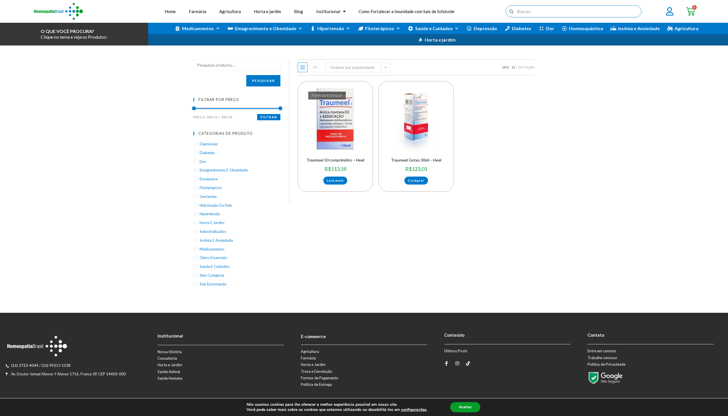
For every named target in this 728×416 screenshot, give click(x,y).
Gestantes (208, 196)
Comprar (416, 180)
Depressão (485, 28)
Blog (298, 11)
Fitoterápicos (379, 28)
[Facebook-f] (446, 363)
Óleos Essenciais (213, 257)
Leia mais (335, 180)
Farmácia (197, 11)
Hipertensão (330, 28)
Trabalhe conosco (602, 357)
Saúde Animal (169, 371)
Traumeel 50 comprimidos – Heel (335, 160)
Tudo (530, 67)
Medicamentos (198, 28)
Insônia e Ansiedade (639, 28)
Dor (550, 28)
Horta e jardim (267, 11)
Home (170, 11)
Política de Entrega (316, 384)
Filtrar (268, 117)
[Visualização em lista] (315, 67)
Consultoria (167, 358)
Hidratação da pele (216, 205)
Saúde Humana (170, 378)
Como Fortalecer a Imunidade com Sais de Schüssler (407, 11)
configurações (414, 409)
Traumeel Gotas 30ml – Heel (416, 160)
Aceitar (465, 407)
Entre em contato (602, 351)
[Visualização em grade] (302, 67)
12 (513, 67)
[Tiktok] (468, 363)
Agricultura (230, 11)
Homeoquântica (586, 28)
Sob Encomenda (213, 284)
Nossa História (170, 351)
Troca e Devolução (316, 371)
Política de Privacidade (606, 364)
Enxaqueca (209, 179)
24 (520, 67)
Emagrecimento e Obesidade (265, 28)
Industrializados (213, 231)
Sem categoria (212, 275)
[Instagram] (457, 363)
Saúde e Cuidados (434, 28)
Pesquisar (263, 80)
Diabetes (521, 28)
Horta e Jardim (170, 365)
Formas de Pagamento (319, 378)
